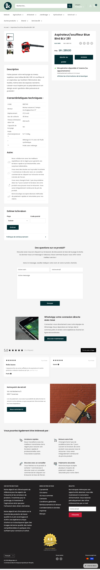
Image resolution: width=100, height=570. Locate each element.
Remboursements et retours (50, 505)
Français (7, 556)
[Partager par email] (91, 43)
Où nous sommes (46, 496)
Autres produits (10, 21)
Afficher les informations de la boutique (72, 76)
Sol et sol (71, 15)
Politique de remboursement (17, 237)
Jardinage (44, 15)
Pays (9, 216)
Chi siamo (43, 493)
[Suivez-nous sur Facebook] (57, 558)
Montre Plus (34, 370)
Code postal (35, 216)
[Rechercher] (69, 6)
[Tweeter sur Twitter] (88, 43)
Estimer (13, 227)
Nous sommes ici (16, 409)
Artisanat (30, 15)
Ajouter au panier (64, 59)
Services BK (36, 21)
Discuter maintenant (55, 339)
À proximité (43, 490)
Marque (42, 514)
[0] (94, 6)
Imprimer (42, 511)
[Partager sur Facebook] (80, 43)
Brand (23, 21)
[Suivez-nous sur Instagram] (61, 558)
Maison (6, 15)
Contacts (43, 499)
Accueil (6, 27)
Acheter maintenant (84, 58)
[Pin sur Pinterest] (84, 43)
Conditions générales (47, 502)
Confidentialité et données (49, 508)
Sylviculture (57, 15)
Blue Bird (57, 43)
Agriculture (17, 15)
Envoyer (50, 303)
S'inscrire (75, 515)
